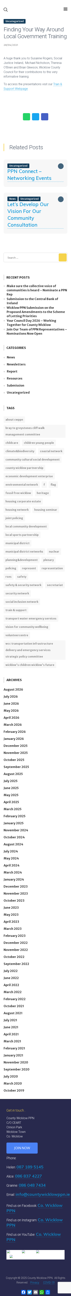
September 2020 (16, 1069)
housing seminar (45, 509)
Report (12, 371)
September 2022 (16, 964)
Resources (14, 378)
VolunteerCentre (16, 635)
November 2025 (16, 753)
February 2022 (15, 999)
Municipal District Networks (24, 551)
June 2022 (11, 978)
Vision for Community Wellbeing (26, 627)
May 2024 (11, 858)
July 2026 (11, 696)
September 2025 (16, 767)
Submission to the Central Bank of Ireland (32, 301)
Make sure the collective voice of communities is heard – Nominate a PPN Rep (37, 290)
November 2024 (16, 830)
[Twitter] (35, 116)
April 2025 (11, 802)
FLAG (53, 484)
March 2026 (13, 725)
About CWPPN (14, 419)
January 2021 (13, 1055)
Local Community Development (26, 526)
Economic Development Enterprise (29, 476)
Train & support (16, 610)
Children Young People (39, 443)
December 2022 (16, 943)
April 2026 (11, 717)
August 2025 (13, 774)
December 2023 (16, 886)
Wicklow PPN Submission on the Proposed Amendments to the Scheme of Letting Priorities (36, 312)
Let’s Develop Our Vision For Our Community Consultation (28, 214)
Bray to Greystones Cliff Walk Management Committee (24, 431)
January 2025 (14, 823)
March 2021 (12, 1041)
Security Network (17, 593)
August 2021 (13, 1013)
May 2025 (11, 795)
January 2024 (14, 879)
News (11, 357)
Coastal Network (51, 451)
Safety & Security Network (23, 585)
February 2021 (14, 1048)
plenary (48, 560)
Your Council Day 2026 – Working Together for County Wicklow (31, 323)
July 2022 (11, 971)
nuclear (54, 551)
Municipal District (17, 543)
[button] (5, 9)
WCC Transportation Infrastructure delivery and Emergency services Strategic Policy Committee (29, 650)
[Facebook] (44, 116)
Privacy (34, 1282)
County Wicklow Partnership (24, 468)
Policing (10, 568)
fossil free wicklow (18, 493)
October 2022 (14, 957)
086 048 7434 (32, 1185)
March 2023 (13, 929)
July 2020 (11, 1076)
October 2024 (14, 837)
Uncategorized (14, 21)
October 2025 (14, 760)
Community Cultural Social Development (32, 459)
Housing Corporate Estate (23, 501)
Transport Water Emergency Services (30, 618)
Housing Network (17, 509)
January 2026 (14, 739)
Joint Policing (14, 518)
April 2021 (11, 1034)
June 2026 (11, 703)
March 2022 (13, 992)
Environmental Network (21, 484)
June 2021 (11, 1027)
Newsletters (16, 364)
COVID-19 (49, 1282)
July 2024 (11, 851)
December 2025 (16, 746)
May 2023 (11, 914)
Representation (52, 568)
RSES (8, 576)
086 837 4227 (28, 1176)
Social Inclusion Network (21, 602)
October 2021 (14, 1006)
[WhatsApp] (26, 116)
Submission (15, 385)
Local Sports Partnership (22, 535)
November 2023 (16, 893)
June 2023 (11, 907)
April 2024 (12, 865)
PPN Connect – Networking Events (29, 174)
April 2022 (11, 985)
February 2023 (15, 936)
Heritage (43, 493)
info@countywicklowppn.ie (43, 1194)
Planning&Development (21, 560)
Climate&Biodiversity (19, 451)
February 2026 (15, 732)
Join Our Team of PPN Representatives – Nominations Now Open (37, 331)
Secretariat (55, 585)
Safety (21, 576)
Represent (29, 568)
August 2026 (13, 689)
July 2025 (11, 781)
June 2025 (11, 788)
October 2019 (14, 1090)
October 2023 (14, 900)
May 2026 (11, 710)
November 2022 (16, 950)
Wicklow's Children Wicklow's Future (29, 665)
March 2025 (13, 809)
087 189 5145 (29, 1167)
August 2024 (13, 844)
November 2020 (16, 1062)
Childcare (11, 443)
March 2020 (13, 1083)
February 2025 (15, 816)
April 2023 (11, 922)
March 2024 (13, 872)
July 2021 (10, 1020)
